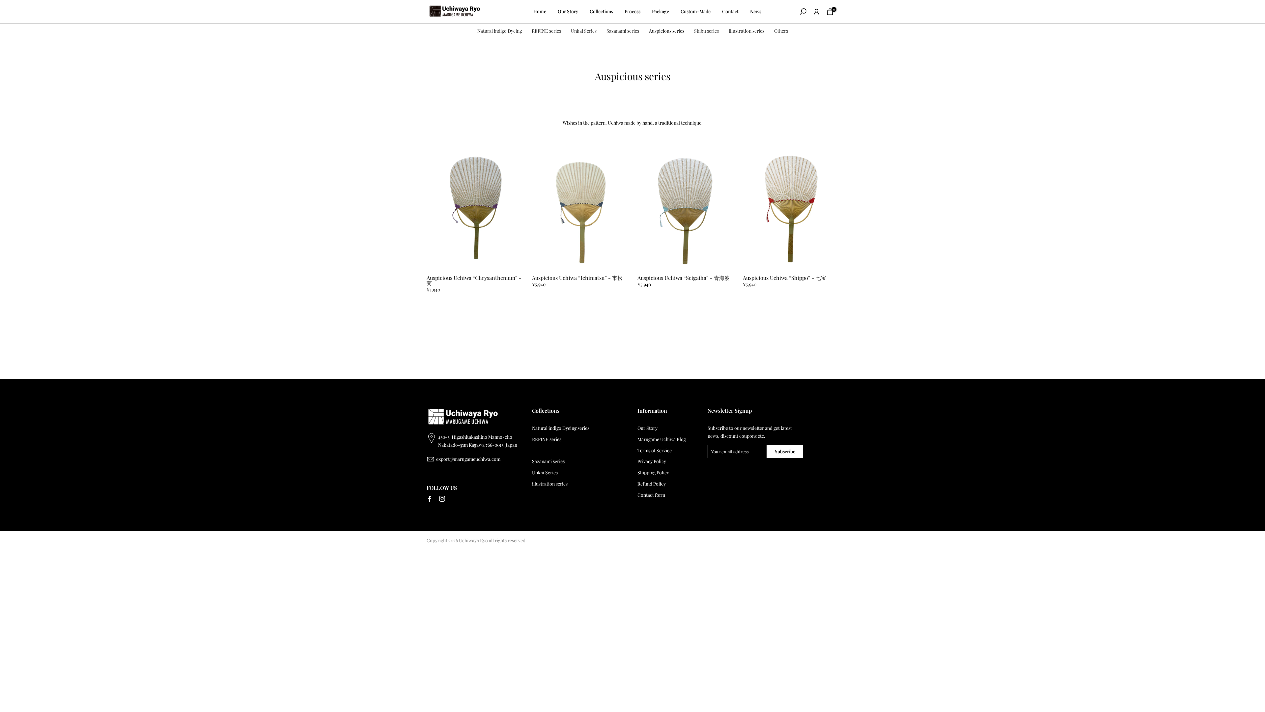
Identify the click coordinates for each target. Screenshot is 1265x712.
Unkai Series (584, 31)
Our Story (568, 11)
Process (632, 11)
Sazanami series (622, 31)
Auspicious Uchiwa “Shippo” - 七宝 (784, 277)
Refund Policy (651, 484)
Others (781, 31)
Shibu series (706, 31)
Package (660, 11)
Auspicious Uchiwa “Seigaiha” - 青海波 (683, 277)
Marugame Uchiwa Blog (661, 439)
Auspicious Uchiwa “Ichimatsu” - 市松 (577, 277)
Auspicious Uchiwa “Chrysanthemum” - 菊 (474, 280)
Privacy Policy (651, 461)
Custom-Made (696, 11)
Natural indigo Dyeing (499, 31)
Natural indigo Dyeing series (560, 428)
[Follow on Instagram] (442, 499)
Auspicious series (666, 31)
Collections (601, 11)
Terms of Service (654, 450)
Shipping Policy (653, 472)
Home (539, 11)
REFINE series (546, 31)
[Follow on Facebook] (430, 499)
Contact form (651, 495)
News (755, 11)
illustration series (746, 31)
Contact (730, 11)
